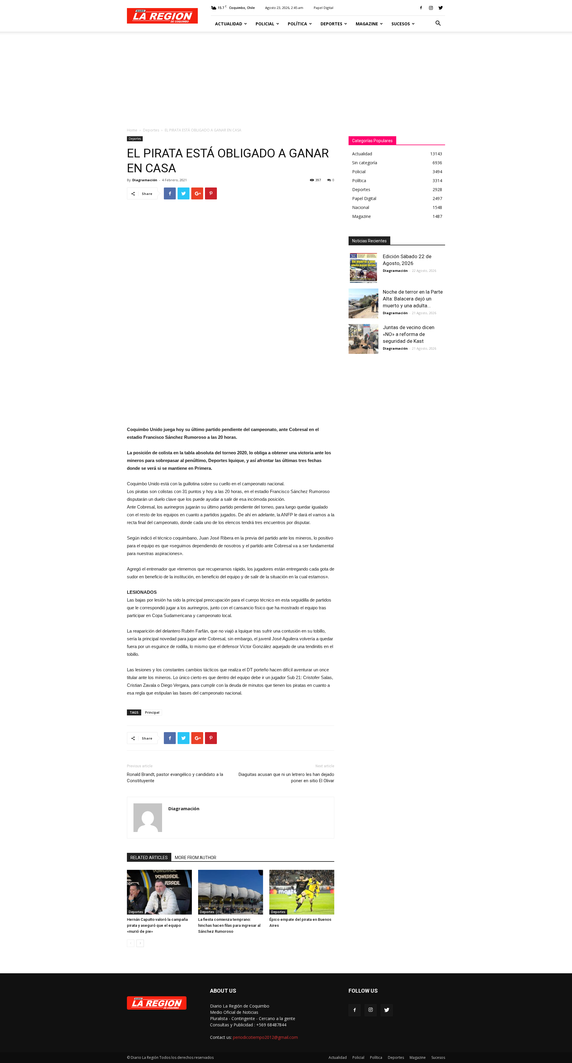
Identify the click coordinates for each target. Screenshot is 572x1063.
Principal (152, 712)
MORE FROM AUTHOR (195, 857)
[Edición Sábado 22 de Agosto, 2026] (363, 268)
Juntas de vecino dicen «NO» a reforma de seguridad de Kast (408, 334)
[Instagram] (430, 8)
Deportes (331, 24)
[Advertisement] (286, 76)
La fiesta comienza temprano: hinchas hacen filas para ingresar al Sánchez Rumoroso (229, 925)
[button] (438, 24)
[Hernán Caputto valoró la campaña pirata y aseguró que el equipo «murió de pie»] (159, 892)
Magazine (367, 24)
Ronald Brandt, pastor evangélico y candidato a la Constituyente (175, 777)
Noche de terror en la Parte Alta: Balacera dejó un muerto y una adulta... (413, 299)
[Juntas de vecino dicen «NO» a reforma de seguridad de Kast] (363, 339)
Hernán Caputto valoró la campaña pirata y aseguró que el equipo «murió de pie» (157, 925)
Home (132, 130)
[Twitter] (440, 8)
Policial (265, 24)
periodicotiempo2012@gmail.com (265, 1037)
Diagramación (144, 180)
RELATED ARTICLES (149, 857)
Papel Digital (323, 7)
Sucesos (400, 24)
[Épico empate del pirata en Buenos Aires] (301, 892)
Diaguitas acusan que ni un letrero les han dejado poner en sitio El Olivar (286, 777)
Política (297, 24)
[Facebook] (420, 8)
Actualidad (228, 24)
